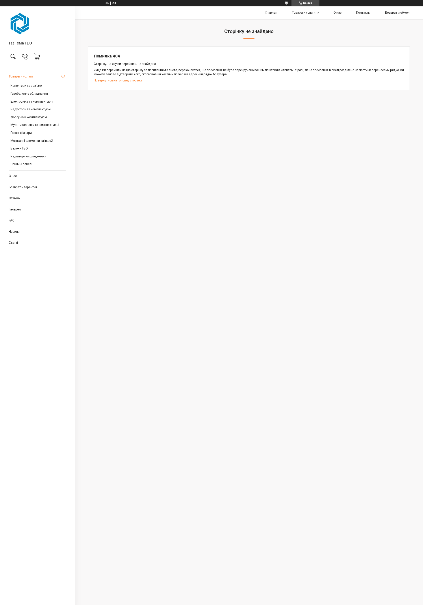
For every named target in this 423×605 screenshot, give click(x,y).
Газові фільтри (21, 133)
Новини (14, 231)
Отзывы (14, 198)
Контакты (363, 12)
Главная (271, 12)
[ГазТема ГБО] (37, 24)
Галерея (15, 209)
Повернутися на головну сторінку (118, 80)
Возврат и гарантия (23, 187)
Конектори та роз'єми (26, 85)
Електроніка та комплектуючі (32, 101)
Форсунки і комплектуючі (29, 117)
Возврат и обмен (397, 12)
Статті (13, 242)
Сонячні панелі (21, 164)
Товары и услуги (21, 76)
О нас (13, 176)
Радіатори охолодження (28, 156)
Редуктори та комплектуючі (31, 109)
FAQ (12, 220)
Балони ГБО (19, 148)
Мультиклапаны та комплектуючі (35, 125)
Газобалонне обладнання (29, 93)
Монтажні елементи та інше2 (32, 140)
